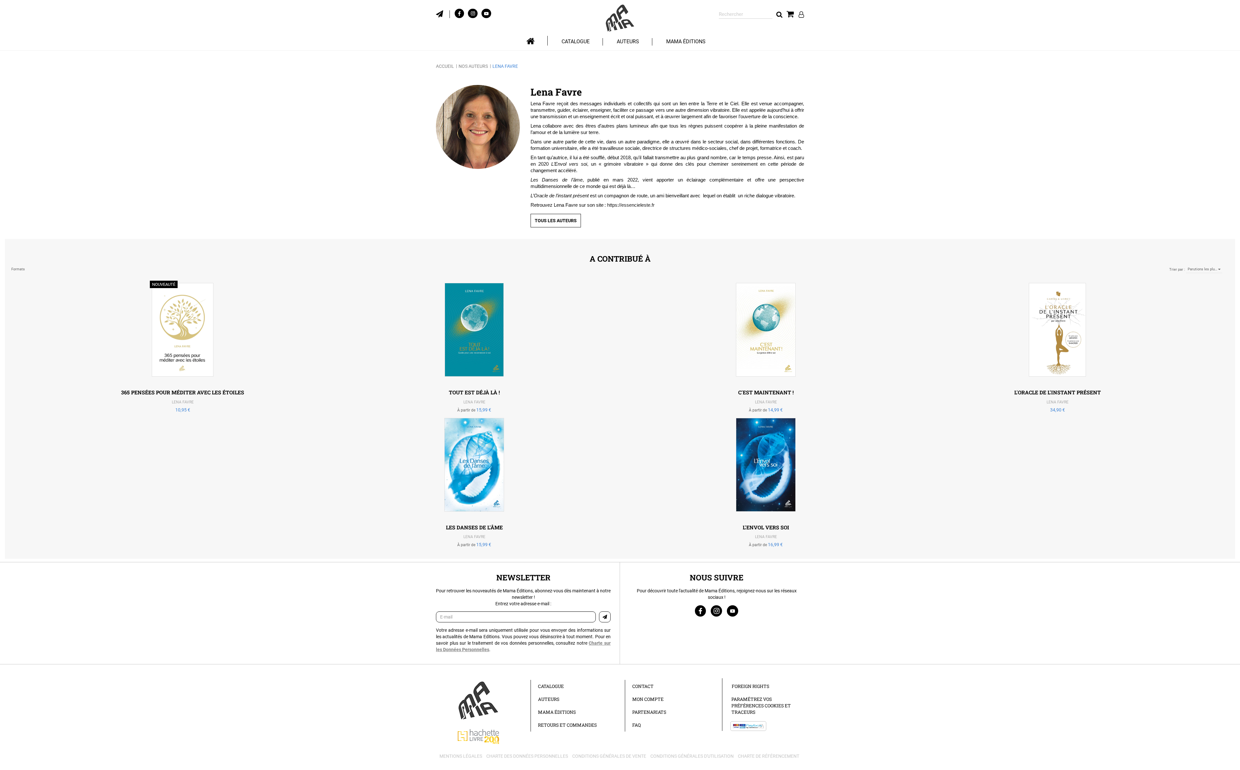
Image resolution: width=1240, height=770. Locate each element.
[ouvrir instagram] (473, 13)
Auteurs (628, 41)
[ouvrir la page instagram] (716, 611)
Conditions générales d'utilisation (692, 756)
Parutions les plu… (1203, 269)
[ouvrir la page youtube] (732, 611)
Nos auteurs (473, 66)
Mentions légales (460, 756)
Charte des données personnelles (527, 756)
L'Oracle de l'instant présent (1057, 392)
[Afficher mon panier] (790, 14)
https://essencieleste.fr (631, 205)
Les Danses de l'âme (474, 527)
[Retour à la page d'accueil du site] (620, 18)
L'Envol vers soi (766, 527)
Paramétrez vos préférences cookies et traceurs (761, 705)
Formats (18, 269)
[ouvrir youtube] (486, 13)
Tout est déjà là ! (474, 392)
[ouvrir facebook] (459, 13)
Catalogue (551, 686)
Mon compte (648, 699)
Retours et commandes (567, 725)
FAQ (636, 725)
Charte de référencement (768, 756)
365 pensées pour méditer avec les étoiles (182, 392)
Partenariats (649, 712)
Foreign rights (750, 686)
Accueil (445, 66)
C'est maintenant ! (766, 392)
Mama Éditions (686, 41)
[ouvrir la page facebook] (700, 611)
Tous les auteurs (556, 220)
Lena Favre (183, 402)
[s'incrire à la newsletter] (443, 13)
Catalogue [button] (576, 41)
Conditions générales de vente (609, 756)
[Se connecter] (801, 14)
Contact (643, 686)
